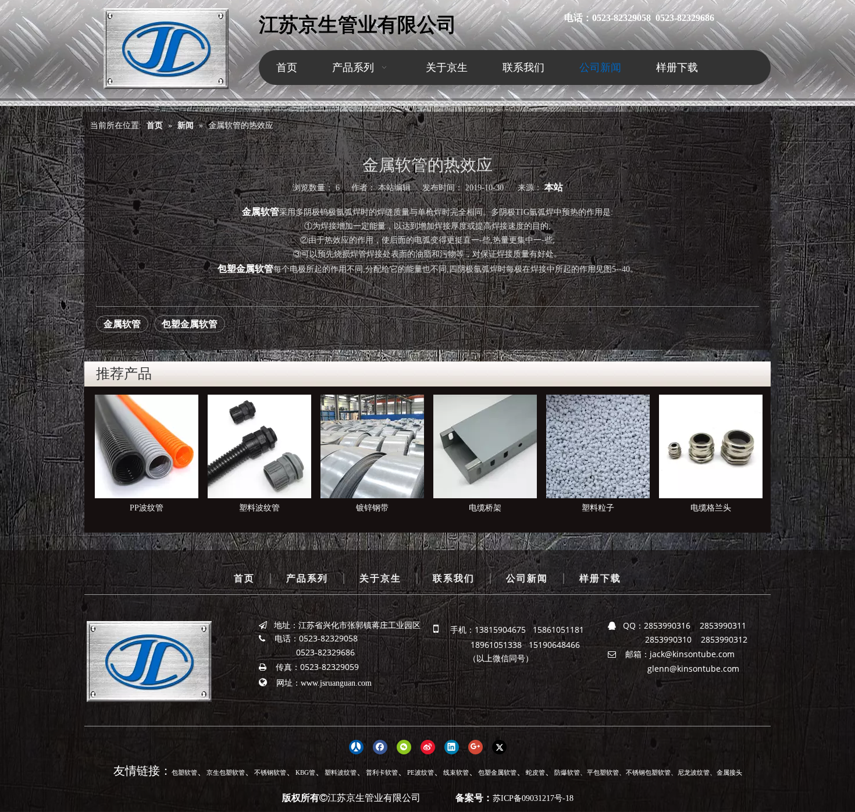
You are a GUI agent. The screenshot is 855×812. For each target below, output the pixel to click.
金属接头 (729, 772)
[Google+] (475, 746)
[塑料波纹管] (146, 446)
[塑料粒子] (485, 446)
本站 (553, 187)
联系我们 (454, 578)
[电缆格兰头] (597, 446)
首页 (244, 578)
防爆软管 (567, 772)
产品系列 (307, 578)
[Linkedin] (451, 746)
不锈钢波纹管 (710, 507)
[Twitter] (499, 746)
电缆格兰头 (598, 507)
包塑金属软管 (190, 324)
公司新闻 (527, 578)
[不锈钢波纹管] (710, 446)
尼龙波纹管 (694, 772)
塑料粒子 (485, 507)
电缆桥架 (372, 507)
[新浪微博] (428, 746)
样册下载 (600, 578)
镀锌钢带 (259, 507)
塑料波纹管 (146, 507)
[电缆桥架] (372, 446)
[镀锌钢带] (259, 446)
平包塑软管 (603, 772)
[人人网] (356, 746)
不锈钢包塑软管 (648, 772)
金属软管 (122, 324)
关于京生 (380, 578)
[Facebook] (380, 746)
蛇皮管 (535, 772)
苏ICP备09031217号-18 (533, 798)
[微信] (404, 746)
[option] (146, 455)
